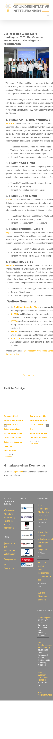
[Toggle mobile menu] (48, 16)
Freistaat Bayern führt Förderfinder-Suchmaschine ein (43, 571)
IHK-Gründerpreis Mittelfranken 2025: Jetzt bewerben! (43, 512)
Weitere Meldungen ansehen (43, 596)
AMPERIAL (11, 123)
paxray (13, 331)
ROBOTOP (15, 338)
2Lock (8, 200)
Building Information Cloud (26, 307)
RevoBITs (10, 265)
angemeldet (17, 472)
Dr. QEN (14, 314)
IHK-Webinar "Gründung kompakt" (43, 676)
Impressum (11, 559)
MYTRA (14, 321)
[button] (5, 425)
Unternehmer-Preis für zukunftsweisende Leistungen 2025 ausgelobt (43, 541)
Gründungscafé (45, 617)
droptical (9, 233)
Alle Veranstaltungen (45, 693)
